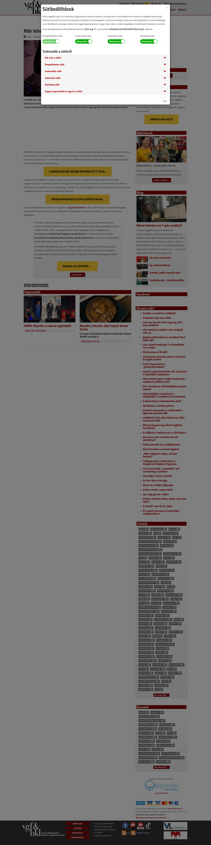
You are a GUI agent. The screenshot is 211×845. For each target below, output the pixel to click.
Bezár (165, 101)
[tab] (105, 58)
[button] (53, 57)
